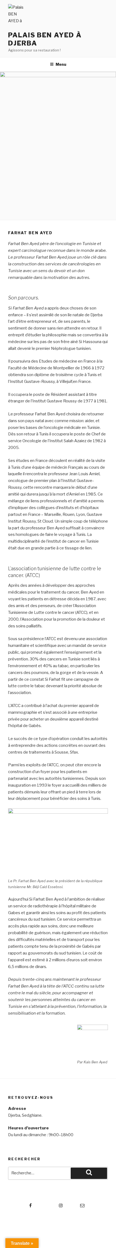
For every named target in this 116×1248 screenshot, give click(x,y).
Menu (61, 64)
